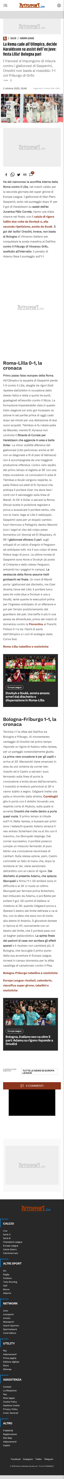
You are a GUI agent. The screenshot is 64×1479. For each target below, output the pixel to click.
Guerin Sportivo (11, 1325)
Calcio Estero (10, 1249)
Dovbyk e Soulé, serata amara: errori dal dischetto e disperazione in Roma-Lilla (28, 696)
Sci (4, 1270)
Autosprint (8, 1314)
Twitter (38, 1459)
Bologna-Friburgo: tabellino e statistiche (30, 973)
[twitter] (19, 175)
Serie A (7, 1234)
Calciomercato (10, 1253)
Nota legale (9, 1398)
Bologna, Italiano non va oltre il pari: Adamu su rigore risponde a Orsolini (29, 1040)
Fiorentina (36, 624)
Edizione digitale (11, 1361)
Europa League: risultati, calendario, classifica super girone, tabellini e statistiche (27, 985)
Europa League (27, 38)
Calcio (13, 38)
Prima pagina (9, 1358)
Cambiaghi (50, 796)
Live (5, 1230)
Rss (5, 1350)
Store (6, 1365)
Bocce (6, 1289)
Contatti (7, 1386)
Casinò (6, 1445)
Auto (5, 1310)
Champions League (12, 1242)
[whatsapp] (12, 175)
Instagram (28, 1459)
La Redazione (10, 1390)
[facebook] (6, 175)
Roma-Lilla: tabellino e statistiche (26, 646)
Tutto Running (10, 1282)
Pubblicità (8, 1430)
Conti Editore (9, 1333)
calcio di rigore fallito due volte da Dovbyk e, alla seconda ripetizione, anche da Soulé (28, 221)
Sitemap (7, 1369)
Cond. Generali (10, 1413)
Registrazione (10, 1434)
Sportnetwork (10, 1329)
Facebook (16, 1459)
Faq (5, 1394)
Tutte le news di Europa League (38, 1071)
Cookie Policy (10, 1401)
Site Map (7, 1438)
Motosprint (8, 1321)
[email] (25, 175)
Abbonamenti (9, 1354)
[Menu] (5, 5)
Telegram (48, 1459)
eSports (7, 1293)
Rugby (6, 1274)
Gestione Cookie (11, 1405)
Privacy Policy (10, 1409)
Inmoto (6, 1318)
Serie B (6, 1238)
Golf (5, 1285)
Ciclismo (7, 1278)
